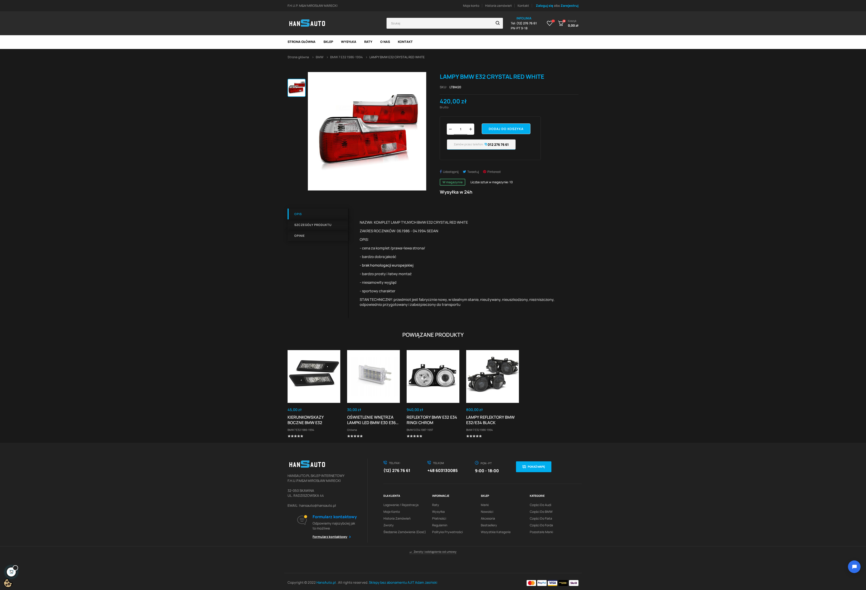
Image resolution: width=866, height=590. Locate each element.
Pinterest (494, 172)
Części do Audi (540, 505)
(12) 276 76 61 (396, 470)
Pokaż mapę (536, 467)
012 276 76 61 (498, 144)
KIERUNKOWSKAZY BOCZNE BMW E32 (306, 419)
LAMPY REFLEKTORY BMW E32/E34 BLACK (490, 419)
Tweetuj (473, 172)
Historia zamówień (498, 5)
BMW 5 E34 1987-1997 (420, 430)
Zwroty (388, 525)
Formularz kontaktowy (330, 536)
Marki (485, 505)
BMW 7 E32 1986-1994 (301, 430)
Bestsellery (489, 525)
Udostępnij (451, 172)
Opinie (299, 236)
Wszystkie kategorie (496, 532)
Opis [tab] (298, 214)
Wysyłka (438, 511)
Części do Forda (541, 525)
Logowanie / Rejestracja (401, 505)
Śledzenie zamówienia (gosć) (404, 532)
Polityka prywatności (447, 532)
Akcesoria (488, 518)
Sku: (443, 87)
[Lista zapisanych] (550, 23)
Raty (435, 505)
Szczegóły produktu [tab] (313, 225)
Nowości (487, 511)
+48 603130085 (442, 470)
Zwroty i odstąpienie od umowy (433, 552)
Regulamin (439, 525)
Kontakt (523, 5)
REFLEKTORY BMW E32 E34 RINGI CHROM (432, 419)
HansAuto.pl (326, 582)
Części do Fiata (541, 518)
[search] (497, 23)
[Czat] (854, 566)
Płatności (439, 518)
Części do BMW (541, 511)
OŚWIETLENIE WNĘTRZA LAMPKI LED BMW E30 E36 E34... (371, 419)
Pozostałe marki (541, 532)
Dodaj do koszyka (506, 129)
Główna (352, 430)
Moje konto (471, 5)
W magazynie (452, 182)
